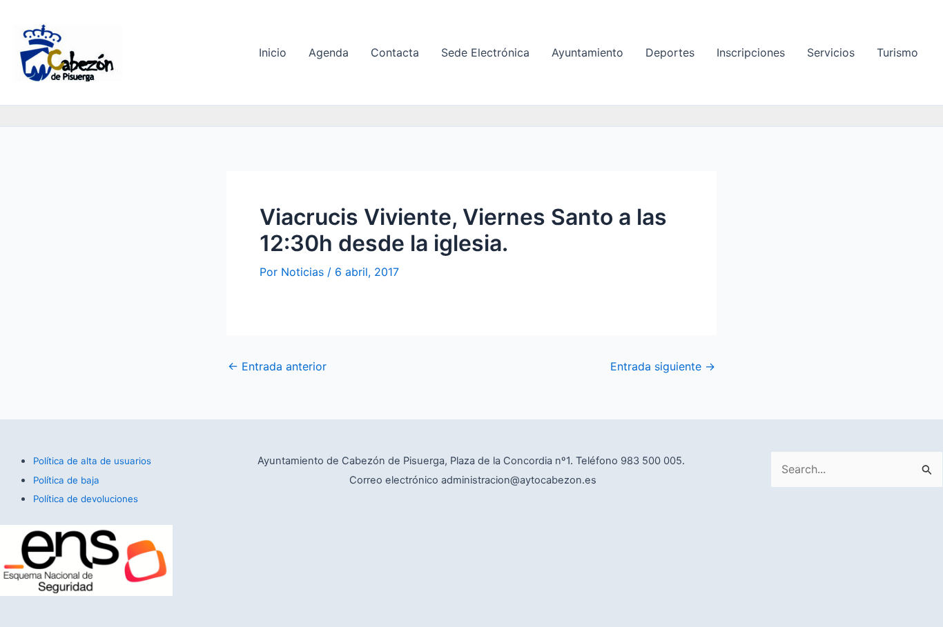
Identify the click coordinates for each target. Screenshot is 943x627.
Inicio (272, 52)
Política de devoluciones (85, 498)
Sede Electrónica (485, 52)
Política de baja (66, 480)
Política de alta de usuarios (92, 460)
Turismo (897, 52)
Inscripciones (751, 52)
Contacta (395, 52)
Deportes (669, 52)
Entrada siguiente (662, 366)
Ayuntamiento (587, 52)
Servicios (831, 52)
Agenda (329, 52)
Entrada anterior (277, 366)
